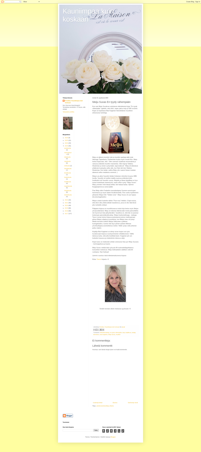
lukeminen (96, 334)
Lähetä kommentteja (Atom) (105, 406)
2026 (66, 138)
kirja (123, 332)
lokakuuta (67, 157)
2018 (66, 211)
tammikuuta (68, 195)
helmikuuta (67, 190)
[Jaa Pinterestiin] (103, 330)
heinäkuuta (67, 168)
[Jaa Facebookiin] (101, 330)
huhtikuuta (67, 182)
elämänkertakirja (104, 332)
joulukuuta (67, 148)
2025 (66, 140)
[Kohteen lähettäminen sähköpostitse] (94, 330)
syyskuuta (67, 161)
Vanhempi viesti (133, 402)
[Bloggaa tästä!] (96, 330)
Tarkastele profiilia (68, 112)
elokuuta (67, 166)
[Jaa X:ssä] (99, 330)
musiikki (118, 334)
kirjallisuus (128, 332)
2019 (66, 208)
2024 (66, 143)
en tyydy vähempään (116, 332)
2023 (66, 146)
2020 (66, 205)
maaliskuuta (68, 186)
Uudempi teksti (97, 402)
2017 (66, 213)
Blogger (113, 437)
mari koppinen (104, 334)
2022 (66, 200)
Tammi (99, 259)
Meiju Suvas (111, 334)
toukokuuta (67, 177)
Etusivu (115, 402)
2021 (66, 203)
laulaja (134, 332)
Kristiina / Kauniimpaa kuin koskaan (74, 102)
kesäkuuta (67, 173)
